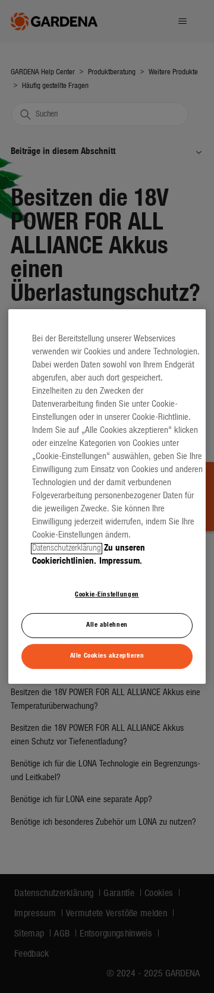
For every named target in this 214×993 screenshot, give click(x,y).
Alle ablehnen (106, 625)
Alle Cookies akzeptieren (107, 655)
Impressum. (120, 561)
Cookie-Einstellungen (107, 594)
